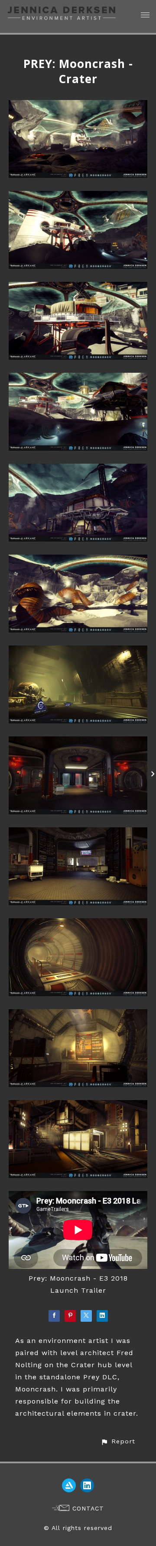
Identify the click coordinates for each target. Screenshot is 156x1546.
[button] (118, 1441)
